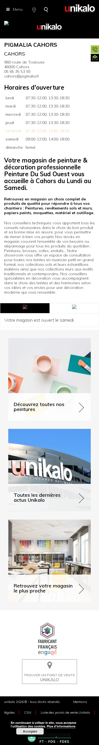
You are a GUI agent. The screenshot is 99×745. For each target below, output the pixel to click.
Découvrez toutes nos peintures (36, 340)
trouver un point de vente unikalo (47, 663)
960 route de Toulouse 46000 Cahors (24, 64)
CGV (27, 712)
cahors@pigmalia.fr (21, 76)
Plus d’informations (61, 726)
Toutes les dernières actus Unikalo (39, 431)
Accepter (30, 731)
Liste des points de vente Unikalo (65, 712)
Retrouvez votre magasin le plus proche (43, 522)
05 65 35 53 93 (17, 71)
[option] (49, 24)
